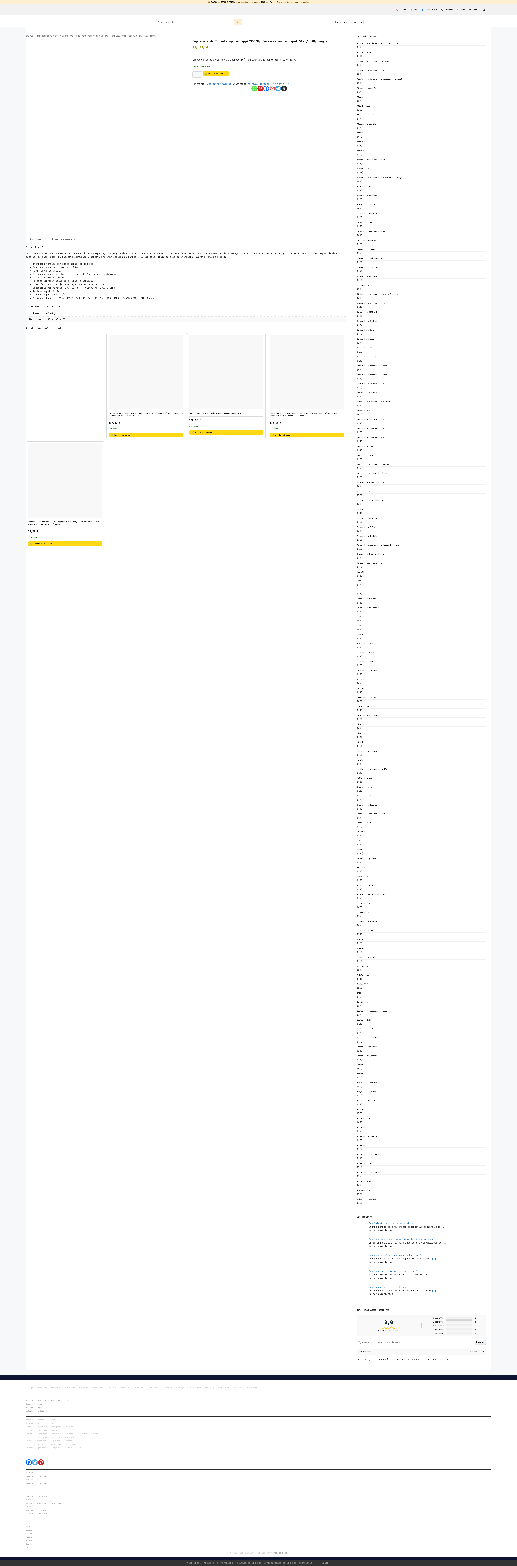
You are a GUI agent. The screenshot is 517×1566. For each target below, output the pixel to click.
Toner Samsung (364, 1181)
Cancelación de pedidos (38, 1514)
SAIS (359, 993)
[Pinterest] (260, 88)
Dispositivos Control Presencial (373, 464)
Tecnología (305, 1562)
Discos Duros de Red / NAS (370, 419)
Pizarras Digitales (366, 859)
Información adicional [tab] (63, 239)
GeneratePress (279, 1553)
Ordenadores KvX (365, 787)
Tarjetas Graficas (366, 1100)
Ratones (360, 939)
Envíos (29, 1506)
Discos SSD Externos (367, 455)
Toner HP (361, 1145)
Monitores (362, 760)
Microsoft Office (365, 724)
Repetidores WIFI (365, 957)
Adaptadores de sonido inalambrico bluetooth (380, 79)
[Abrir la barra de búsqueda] (484, 9)
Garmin (29, 1540)
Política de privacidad (38, 1496)
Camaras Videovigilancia (369, 258)
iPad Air (361, 626)
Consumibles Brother (367, 321)
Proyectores (363, 912)
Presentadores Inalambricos (371, 894)
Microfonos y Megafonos (369, 715)
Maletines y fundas (366, 697)
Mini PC (360, 742)
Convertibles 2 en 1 (367, 393)
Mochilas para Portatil (369, 751)
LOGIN (325, 1562)
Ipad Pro (361, 634)
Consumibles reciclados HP (370, 384)
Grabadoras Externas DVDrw (370, 554)
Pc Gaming (362, 832)
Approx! (252, 83)
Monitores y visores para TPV (372, 769)
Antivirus (362, 142)
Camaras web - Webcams (368, 267)
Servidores (362, 1002)
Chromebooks (363, 285)
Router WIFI (363, 984)
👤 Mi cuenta (340, 22)
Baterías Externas (366, 204)
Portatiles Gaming (366, 885)
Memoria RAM (363, 706)
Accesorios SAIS (365, 52)
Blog (413, 9)
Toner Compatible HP (367, 1136)
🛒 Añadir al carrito (216, 73)
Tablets (360, 1074)
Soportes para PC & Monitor (371, 1038)
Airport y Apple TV (366, 88)
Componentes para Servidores (371, 303)
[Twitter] (35, 1462)
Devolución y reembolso (38, 1510)
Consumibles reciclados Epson (372, 375)
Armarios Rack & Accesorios (371, 160)
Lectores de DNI (365, 661)
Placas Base (363, 867)
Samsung (29, 1530)
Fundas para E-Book (366, 527)
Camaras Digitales (366, 249)
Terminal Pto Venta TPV (274, 83)
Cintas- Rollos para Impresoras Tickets (377, 294)
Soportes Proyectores (367, 1056)
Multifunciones (364, 778)
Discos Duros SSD (365, 446)
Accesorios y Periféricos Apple (373, 61)
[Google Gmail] (272, 88)
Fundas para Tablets (367, 536)
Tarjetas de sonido (366, 1091)
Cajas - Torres (364, 222)
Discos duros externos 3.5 (370, 437)
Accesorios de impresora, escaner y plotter (379, 43)
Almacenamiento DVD (366, 124)
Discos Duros (363, 410)
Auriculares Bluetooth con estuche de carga (379, 178)
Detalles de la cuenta (37, 1476)
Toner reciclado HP (366, 1163)
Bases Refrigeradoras (367, 195)
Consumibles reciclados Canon (372, 366)
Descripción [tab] (36, 239)
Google (29, 1544)
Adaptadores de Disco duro (370, 70)
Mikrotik (361, 733)
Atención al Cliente (453, 9)
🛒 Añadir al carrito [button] (121, 435)
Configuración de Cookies (280, 1562)
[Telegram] (278, 88)
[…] (443, 1226)
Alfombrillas (363, 106)
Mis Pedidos (32, 1480)
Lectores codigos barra (369, 652)
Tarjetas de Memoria (367, 1082)
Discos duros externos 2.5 (370, 428)
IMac (359, 581)
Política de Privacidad (218, 1562)
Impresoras (362, 590)
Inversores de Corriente (369, 608)
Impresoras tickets (48, 35)
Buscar (480, 1342)
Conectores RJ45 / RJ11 (369, 312)
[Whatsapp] (254, 88)
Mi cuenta (473, 10)
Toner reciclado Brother (369, 1154)
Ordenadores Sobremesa (368, 796)
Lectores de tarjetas (367, 670)
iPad (359, 617)
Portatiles (362, 876)
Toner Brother (364, 1118)
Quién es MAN (429, 9)
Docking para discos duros (370, 482)
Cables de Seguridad (367, 213)
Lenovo (29, 1533)
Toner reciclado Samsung (369, 1172)
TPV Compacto (363, 1190)
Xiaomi (29, 1537)
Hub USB (360, 572)
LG (27, 1547)
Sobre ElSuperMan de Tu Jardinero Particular (49, 1400)
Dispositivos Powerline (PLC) (372, 473)
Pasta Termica (364, 823)
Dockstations (363, 491)
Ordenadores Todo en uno (369, 805)
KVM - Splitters (365, 643)
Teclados (361, 1109)
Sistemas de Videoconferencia (372, 1011)
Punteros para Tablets (368, 921)
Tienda (401, 9)
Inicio (29, 35)
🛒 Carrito (356, 22)
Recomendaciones (34, 1407)
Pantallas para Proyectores (371, 814)
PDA (358, 841)
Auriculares (363, 168)
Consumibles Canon (366, 330)
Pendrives (362, 849)
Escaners (361, 509)
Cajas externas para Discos (371, 231)
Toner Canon (363, 1127)
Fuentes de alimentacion (369, 518)
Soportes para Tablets (368, 1047)
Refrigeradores (364, 948)
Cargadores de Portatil (369, 276)
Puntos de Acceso (365, 930)
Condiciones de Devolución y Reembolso (46, 1503)
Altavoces (362, 133)
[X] (284, 88)
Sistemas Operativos (367, 1029)
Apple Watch (363, 151)
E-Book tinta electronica (370, 500)
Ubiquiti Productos (366, 1199)
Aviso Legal (32, 1499)
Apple (28, 1526)
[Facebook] (266, 88)
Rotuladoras (363, 975)
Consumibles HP (364, 348)
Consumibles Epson (366, 339)
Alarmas (360, 97)
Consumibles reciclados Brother (373, 357)
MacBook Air (363, 688)
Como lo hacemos (34, 1404)
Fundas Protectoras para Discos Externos (378, 545)
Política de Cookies (248, 1562)
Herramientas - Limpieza (369, 563)
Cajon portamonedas (366, 240)
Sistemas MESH (364, 1020)
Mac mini (361, 679)
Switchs (360, 1065)
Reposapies (362, 966)
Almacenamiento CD (366, 115)
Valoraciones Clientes (37, 1411)
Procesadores (363, 903)
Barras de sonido (365, 186)
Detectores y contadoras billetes (374, 401)
